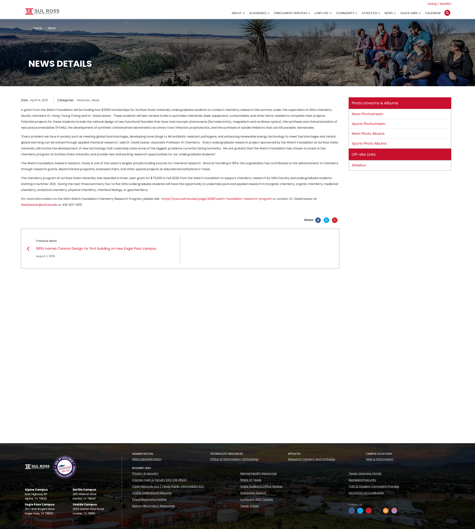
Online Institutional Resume (152, 493)
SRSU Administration (146, 459)
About (237, 13)
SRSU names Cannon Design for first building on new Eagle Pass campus (96, 248)
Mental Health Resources (258, 473)
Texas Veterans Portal (365, 473)
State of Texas (250, 480)
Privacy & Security (145, 473)
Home (37, 28)
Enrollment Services (290, 13)
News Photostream (367, 114)
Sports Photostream (368, 123)
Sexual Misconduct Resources (153, 506)
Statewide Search (253, 493)
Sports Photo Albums (369, 143)
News (388, 13)
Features (83, 100)
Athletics (369, 13)
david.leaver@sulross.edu (39, 205)
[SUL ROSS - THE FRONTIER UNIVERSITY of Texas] (42, 13)
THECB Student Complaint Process (374, 486)
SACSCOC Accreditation (366, 493)
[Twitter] (326, 220)
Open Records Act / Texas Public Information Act (168, 486)
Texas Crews (249, 506)
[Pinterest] (335, 220)
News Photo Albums (368, 133)
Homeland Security (362, 480)
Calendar (433, 13)
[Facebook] (318, 220)
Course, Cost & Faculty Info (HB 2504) (159, 480)
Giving (432, 4)
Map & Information (379, 459)
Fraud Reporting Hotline (149, 499)
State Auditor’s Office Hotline (261, 486)
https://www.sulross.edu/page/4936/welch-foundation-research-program (216, 199)
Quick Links (409, 13)
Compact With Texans (256, 499)
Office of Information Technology (234, 459)
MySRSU (445, 4)
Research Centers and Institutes (311, 459)
